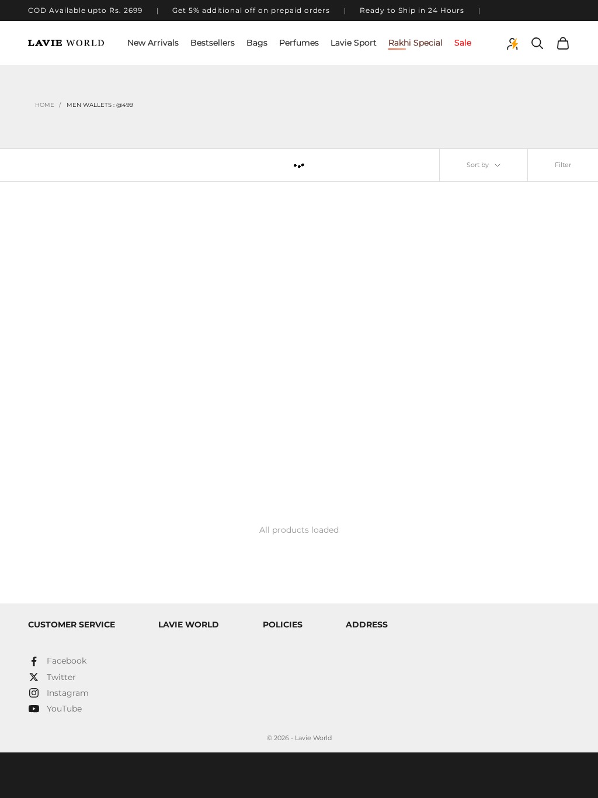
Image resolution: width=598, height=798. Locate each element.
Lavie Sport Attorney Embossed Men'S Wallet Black (92, 416)
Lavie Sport (354, 42)
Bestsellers (212, 42)
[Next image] (145, 275)
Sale (462, 42)
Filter (563, 165)
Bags (256, 42)
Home (44, 105)
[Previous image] (41, 275)
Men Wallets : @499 (100, 105)
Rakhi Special (415, 42)
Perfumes (299, 42)
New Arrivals (153, 42)
